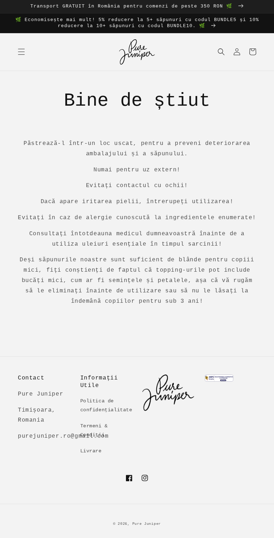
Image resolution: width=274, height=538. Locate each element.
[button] (21, 52)
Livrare (91, 451)
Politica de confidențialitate (106, 405)
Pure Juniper (146, 524)
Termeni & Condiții (94, 430)
